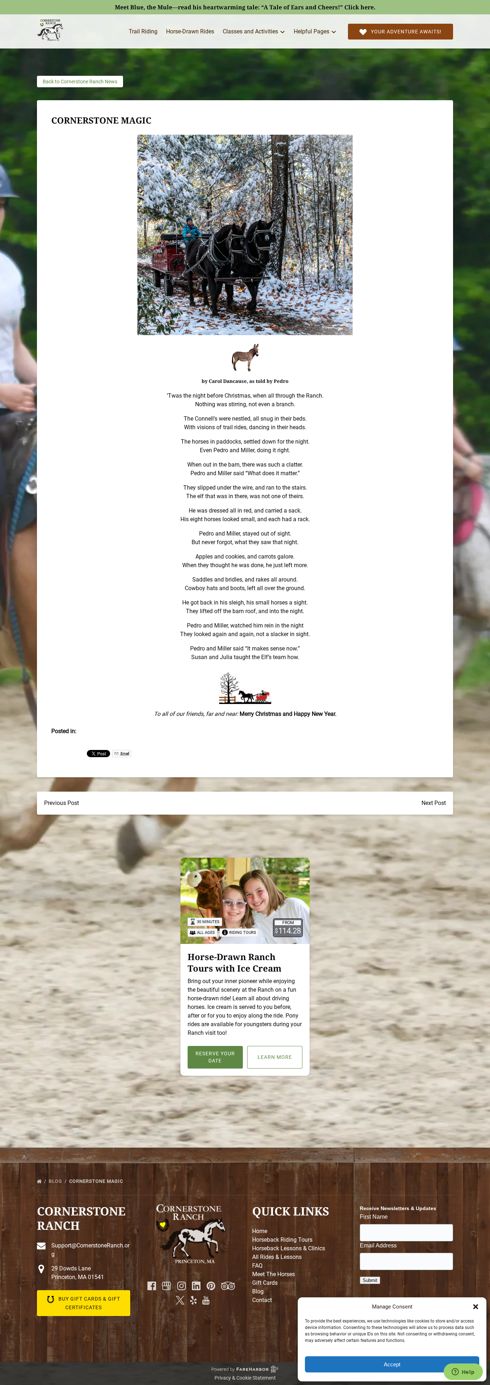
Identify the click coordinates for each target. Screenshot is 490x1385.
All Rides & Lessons (277, 1257)
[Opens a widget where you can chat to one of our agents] (463, 1372)
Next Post (433, 803)
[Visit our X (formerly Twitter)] (180, 1300)
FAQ (257, 1265)
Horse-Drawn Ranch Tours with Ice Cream (235, 962)
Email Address (378, 1245)
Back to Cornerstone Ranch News (80, 81)
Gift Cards (265, 1282)
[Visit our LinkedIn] (196, 1286)
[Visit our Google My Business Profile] (166, 1286)
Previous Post (61, 803)
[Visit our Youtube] (205, 1300)
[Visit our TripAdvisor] (228, 1286)
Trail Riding (143, 31)
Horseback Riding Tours (282, 1239)
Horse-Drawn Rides (190, 31)
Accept (392, 1364)
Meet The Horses (273, 1274)
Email (124, 753)
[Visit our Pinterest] (211, 1286)
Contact (262, 1300)
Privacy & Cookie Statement (245, 1378)
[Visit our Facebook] (151, 1286)
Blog (56, 1181)
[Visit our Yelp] (193, 1300)
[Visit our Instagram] (181, 1286)
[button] (475, 1306)
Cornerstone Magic (96, 1181)
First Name (374, 1217)
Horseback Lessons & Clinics (288, 1248)
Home (259, 1231)
